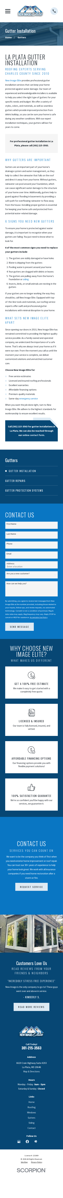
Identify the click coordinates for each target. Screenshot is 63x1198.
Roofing (32, 1107)
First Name (11, 524)
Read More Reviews (31, 1007)
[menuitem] (31, 471)
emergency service (28, 398)
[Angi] (44, 1141)
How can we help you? (17, 583)
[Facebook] (27, 1141)
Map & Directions (31, 1071)
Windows (31, 1112)
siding (26, 279)
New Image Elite (13, 80)
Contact (32, 1128)
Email (9, 553)
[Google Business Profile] (18, 1141)
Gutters (31, 1117)
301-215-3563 (31, 1047)
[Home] (30, 11)
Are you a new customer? (18, 573)
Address (10, 563)
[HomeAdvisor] (35, 1141)
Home (31, 1102)
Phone (9, 543)
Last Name (11, 534)
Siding (32, 1122)
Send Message (19, 626)
